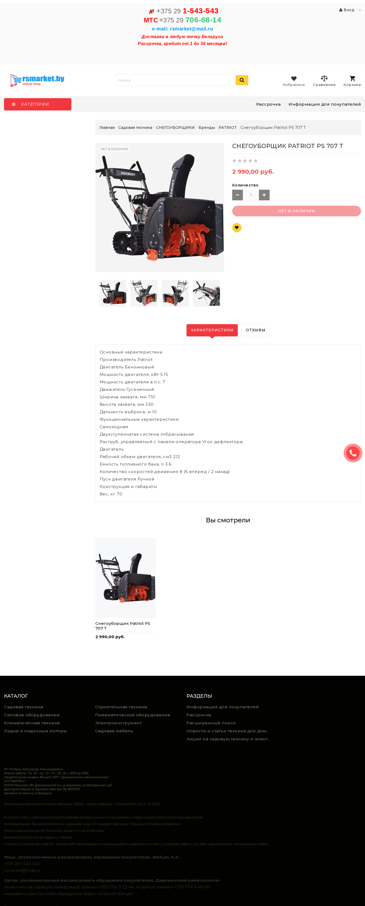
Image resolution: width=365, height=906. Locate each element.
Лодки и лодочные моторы (35, 730)
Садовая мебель (114, 730)
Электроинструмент (118, 722)
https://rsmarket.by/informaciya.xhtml (207, 824)
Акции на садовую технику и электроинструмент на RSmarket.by (230, 738)
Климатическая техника (32, 722)
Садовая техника (23, 706)
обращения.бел (153, 893)
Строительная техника (121, 706)
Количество (245, 185)
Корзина (352, 84)
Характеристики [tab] (212, 330)
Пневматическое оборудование (132, 714)
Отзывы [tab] (256, 330)
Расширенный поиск (211, 722)
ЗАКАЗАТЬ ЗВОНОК (355, 453)
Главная (107, 127)
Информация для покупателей (325, 104)
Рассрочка (268, 104)
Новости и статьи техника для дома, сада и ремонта (230, 730)
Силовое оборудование (32, 714)
